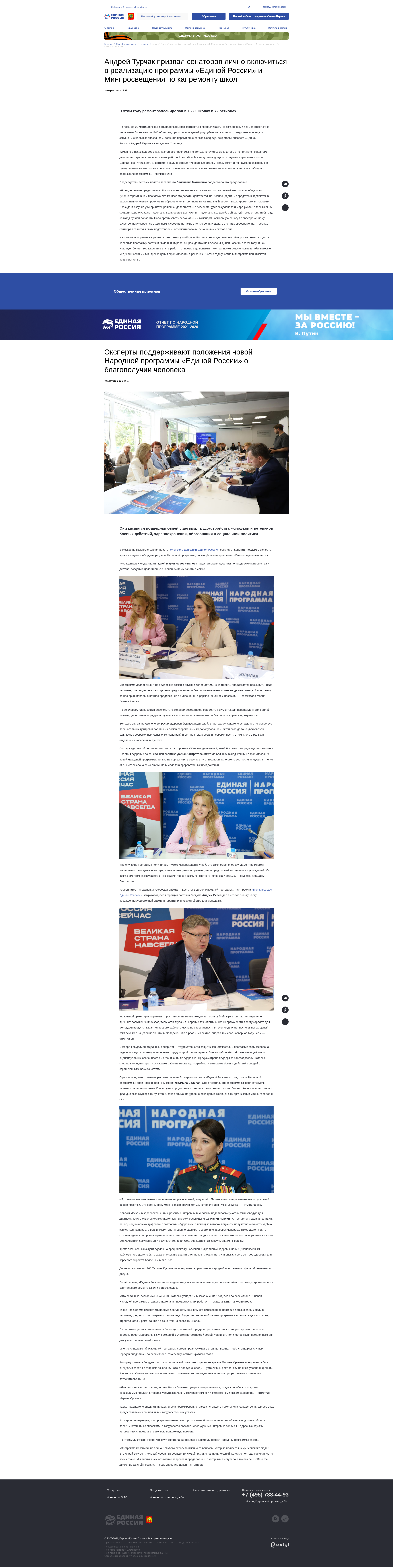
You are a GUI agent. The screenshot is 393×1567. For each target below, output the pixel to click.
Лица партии (133, 28)
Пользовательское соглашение (121, 1546)
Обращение (209, 16)
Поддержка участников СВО (197, 36)
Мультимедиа (248, 28)
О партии (109, 28)
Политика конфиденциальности (122, 1550)
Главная (108, 44)
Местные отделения (195, 28)
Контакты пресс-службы (167, 1497)
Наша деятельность (162, 28)
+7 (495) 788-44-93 (265, 1494)
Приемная (223, 28)
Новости (144, 44)
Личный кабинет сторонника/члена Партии (259, 16)
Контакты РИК (117, 1497)
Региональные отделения (211, 1490)
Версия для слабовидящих (274, 7)
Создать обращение (258, 291)
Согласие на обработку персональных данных (130, 1556)
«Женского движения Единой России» (194, 549)
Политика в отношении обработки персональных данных (136, 1553)
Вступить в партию (277, 28)
